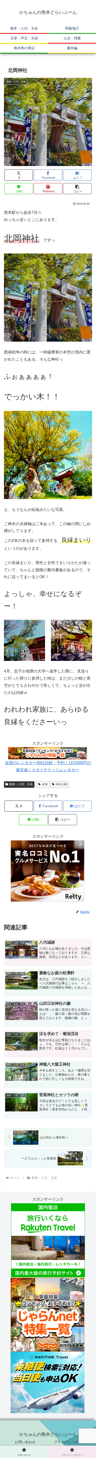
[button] (77, 188)
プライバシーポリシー (71, 1442)
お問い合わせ (25, 1442)
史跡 (45, 784)
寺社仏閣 (61, 784)
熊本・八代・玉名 (21, 784)
